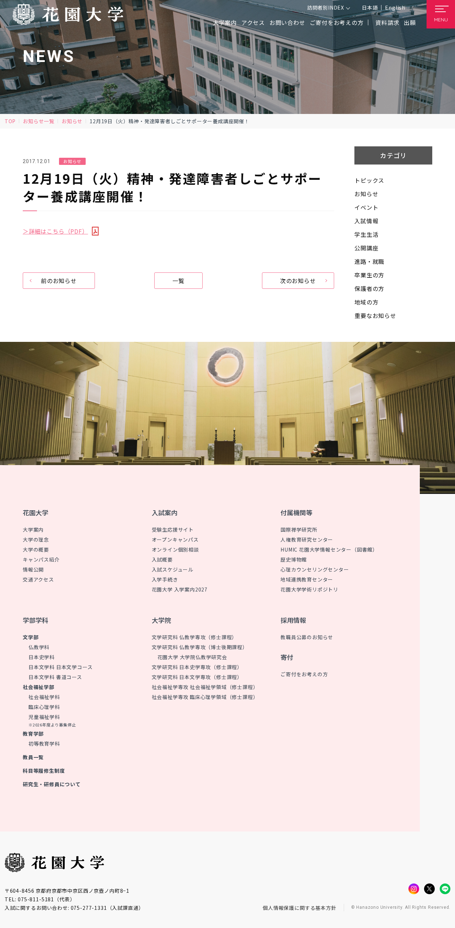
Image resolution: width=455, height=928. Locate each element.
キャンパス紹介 (41, 559)
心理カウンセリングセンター (314, 569)
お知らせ (71, 121)
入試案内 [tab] (164, 512)
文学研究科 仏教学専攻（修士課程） (194, 637)
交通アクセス (38, 579)
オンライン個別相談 (175, 549)
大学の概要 (36, 549)
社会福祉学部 (38, 686)
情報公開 (33, 569)
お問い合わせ (287, 22)
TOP (10, 121)
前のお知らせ (59, 280)
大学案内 (33, 529)
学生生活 (366, 234)
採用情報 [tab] (293, 620)
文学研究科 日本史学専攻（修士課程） (197, 667)
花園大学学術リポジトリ (309, 589)
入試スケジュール (172, 569)
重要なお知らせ (375, 315)
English (395, 7)
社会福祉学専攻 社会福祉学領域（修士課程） (205, 686)
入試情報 (366, 221)
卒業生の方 (369, 275)
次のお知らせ (298, 280)
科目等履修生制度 (44, 770)
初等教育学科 (44, 743)
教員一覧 (33, 757)
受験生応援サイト (173, 529)
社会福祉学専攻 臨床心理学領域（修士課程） (205, 696)
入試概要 (162, 559)
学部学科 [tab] (35, 620)
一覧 (178, 280)
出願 (410, 22)
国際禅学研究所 (298, 529)
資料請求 (387, 22)
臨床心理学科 (44, 706)
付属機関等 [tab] (296, 512)
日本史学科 (41, 657)
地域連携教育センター (306, 579)
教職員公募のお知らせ (306, 637)
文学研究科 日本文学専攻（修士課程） (197, 677)
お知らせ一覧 (38, 121)
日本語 (370, 7)
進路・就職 (369, 261)
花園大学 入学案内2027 (180, 589)
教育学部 (33, 733)
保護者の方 (369, 288)
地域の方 (366, 302)
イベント (366, 207)
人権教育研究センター (306, 539)
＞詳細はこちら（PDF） (55, 231)
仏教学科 (38, 647)
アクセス (253, 22)
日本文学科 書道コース (55, 677)
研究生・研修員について (52, 784)
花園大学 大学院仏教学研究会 (192, 657)
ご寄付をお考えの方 (336, 22)
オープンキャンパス (175, 539)
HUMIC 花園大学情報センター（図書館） (329, 549)
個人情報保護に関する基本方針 (300, 907)
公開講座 (366, 248)
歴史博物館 (293, 559)
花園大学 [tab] (35, 512)
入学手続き (165, 579)
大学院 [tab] (161, 620)
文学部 (30, 637)
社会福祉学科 (44, 696)
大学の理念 (36, 539)
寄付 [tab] (286, 657)
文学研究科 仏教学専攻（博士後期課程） (200, 647)
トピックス (369, 180)
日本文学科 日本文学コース (60, 667)
